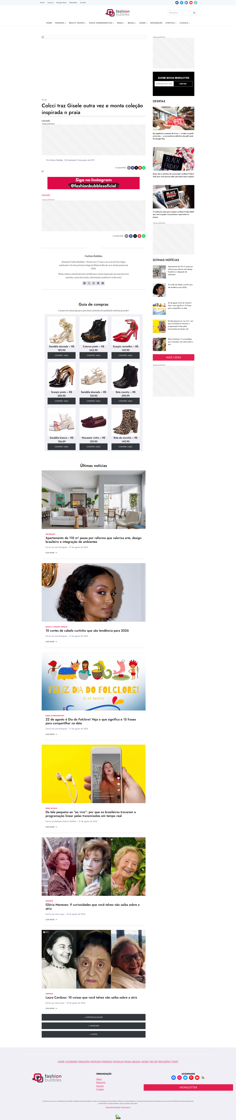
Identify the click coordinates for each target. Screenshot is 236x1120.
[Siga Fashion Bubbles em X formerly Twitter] (89, 283)
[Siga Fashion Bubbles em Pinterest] (103, 283)
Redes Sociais (51, 808)
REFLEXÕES (164, 1061)
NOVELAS (118, 1061)
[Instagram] (186, 2)
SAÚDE (145, 1061)
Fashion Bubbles (56, 160)
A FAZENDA (71, 1061)
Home (49, 23)
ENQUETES (84, 1061)
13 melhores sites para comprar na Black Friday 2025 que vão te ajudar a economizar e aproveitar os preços (173, 214)
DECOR (153, 1061)
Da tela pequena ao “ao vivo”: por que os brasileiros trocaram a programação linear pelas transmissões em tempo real (91, 814)
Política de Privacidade (113, 1107)
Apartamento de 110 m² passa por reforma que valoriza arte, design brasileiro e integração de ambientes (93, 540)
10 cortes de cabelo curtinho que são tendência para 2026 (87, 630)
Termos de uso (125, 1107)
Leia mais (51, 553)
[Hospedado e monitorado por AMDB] (118, 1117)
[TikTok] (195, 2)
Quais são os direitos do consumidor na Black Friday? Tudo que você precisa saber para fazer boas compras (173, 175)
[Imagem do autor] (43, 160)
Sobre (42, 2)
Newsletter (73, 2)
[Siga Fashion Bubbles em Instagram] (93, 283)
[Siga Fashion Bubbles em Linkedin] (98, 283)
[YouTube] (191, 2)
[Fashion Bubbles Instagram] (94, 183)
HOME (61, 1061)
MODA (128, 1061)
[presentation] (94, 499)
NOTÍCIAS (96, 1061)
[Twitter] (181, 2)
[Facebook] (177, 2)
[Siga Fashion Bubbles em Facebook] (84, 283)
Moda (44, 99)
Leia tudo (46, 195)
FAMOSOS (107, 1061)
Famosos (49, 901)
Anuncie (50, 2)
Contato (83, 2)
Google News (61, 2)
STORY (175, 1061)
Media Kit (100, 1082)
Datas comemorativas (55, 716)
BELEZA (136, 1061)
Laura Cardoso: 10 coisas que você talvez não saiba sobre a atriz (91, 997)
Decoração (156, 23)
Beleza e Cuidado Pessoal (57, 627)
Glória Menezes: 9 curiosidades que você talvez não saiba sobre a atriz (93, 906)
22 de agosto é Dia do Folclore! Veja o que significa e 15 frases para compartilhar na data (91, 721)
